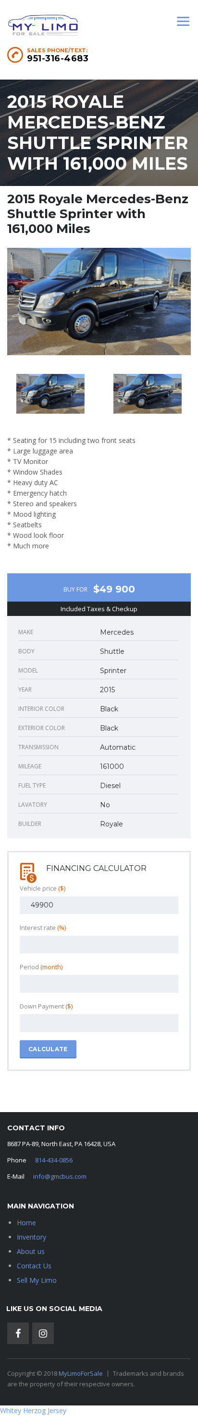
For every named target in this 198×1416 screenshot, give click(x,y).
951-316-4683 (57, 58)
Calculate (48, 1049)
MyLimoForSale (81, 1373)
